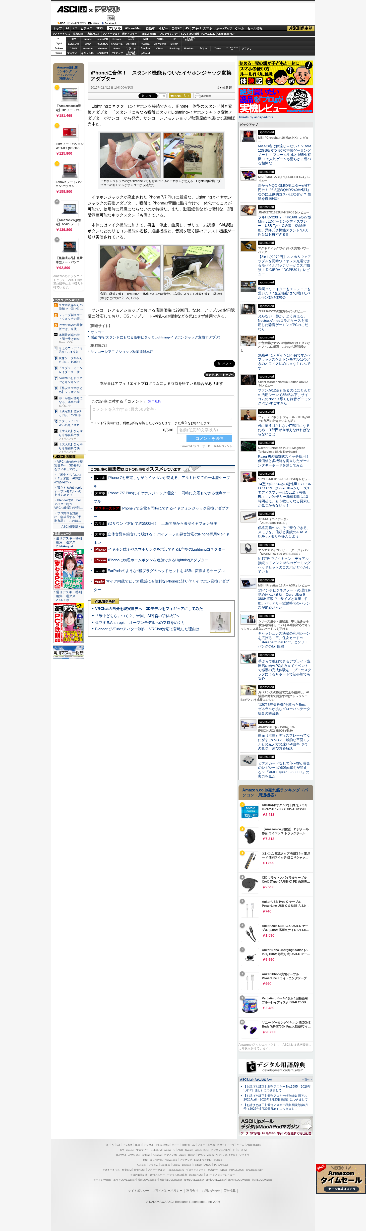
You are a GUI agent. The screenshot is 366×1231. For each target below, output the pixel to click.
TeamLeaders (148, 33)
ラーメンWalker (102, 1179)
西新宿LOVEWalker (171, 1179)
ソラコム (131, 48)
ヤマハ (203, 48)
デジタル (104, 9)
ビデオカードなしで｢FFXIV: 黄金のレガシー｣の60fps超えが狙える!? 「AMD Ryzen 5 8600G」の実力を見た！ (284, 769)
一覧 (162, 95)
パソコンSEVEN (131, 39)
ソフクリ (247, 48)
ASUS (160, 39)
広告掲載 (230, 1190)
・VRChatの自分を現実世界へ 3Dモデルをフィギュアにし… (68, 465)
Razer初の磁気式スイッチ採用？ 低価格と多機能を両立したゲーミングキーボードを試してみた (285, 460)
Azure (116, 48)
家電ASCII (93, 33)
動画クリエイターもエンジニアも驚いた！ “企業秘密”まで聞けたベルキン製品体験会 (284, 293)
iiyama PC (169, 1150)
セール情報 (254, 28)
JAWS (73, 48)
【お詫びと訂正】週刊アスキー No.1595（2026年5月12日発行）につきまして (277, 1088)
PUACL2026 (208, 33)
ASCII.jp (72, 9)
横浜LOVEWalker (147, 1179)
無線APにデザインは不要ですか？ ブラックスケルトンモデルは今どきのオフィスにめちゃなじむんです (286, 361)
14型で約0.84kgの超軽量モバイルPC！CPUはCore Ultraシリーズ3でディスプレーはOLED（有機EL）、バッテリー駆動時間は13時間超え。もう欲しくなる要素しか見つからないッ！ (284, 494)
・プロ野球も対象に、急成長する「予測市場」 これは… (67, 517)
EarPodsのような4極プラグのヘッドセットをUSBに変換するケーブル (166, 571)
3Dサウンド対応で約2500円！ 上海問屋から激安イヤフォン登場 (162, 523)
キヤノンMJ (88, 53)
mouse (88, 39)
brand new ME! (203, 1160)
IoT (75, 28)
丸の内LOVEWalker (239, 1179)
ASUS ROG (102, 43)
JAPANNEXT (102, 53)
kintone (102, 48)
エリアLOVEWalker (124, 1179)
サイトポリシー (138, 1190)
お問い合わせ (211, 1190)
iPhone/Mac (133, 28)
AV (187, 28)
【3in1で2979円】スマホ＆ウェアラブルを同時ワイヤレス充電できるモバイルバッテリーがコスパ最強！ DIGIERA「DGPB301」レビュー (284, 265)
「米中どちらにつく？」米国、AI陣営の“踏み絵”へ (137, 616)
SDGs (184, 33)
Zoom (217, 48)
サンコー (98, 332)
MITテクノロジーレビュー (220, 1174)
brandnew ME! (131, 53)
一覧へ (306, 1079)
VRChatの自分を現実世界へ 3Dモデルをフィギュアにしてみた (149, 608)
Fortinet (188, 48)
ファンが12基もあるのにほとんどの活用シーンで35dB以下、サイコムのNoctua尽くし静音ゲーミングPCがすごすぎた (284, 396)
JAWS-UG (134, 1155)
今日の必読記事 (139, 1174)
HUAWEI (145, 43)
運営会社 (192, 1190)
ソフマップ (117, 53)
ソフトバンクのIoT (232, 48)
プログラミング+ (169, 33)
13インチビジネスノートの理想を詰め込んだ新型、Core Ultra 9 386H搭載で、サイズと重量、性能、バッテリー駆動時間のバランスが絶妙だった (284, 598)
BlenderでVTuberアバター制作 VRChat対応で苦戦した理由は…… (151, 629)
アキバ (196, 28)
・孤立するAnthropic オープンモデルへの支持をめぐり (68, 491)
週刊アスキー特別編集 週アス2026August (69, 542)
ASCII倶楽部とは (72, 526)
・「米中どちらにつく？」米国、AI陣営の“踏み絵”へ (67, 478)
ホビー (163, 28)
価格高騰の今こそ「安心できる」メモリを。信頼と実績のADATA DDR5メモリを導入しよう (284, 532)
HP (174, 39)
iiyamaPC (102, 39)
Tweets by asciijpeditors (256, 117)
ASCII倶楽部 (301, 28)
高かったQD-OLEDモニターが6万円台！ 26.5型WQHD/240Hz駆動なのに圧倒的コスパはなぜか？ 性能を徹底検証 (284, 192)
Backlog (175, 48)
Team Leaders (175, 1169)
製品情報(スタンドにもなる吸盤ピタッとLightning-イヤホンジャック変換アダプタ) (155, 337)
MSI (145, 39)
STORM (242, 1150)
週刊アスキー (129, 33)
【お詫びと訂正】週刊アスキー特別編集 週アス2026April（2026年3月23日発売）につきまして (276, 1097)
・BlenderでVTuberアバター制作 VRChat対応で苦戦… (68, 504)
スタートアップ (223, 28)
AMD (88, 43)
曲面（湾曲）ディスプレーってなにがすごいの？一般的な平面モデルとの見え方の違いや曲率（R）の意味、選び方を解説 (284, 741)
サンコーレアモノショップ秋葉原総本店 (122, 352)
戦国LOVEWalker (262, 1179)
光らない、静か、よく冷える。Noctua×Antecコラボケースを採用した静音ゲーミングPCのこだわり (283, 322)
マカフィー (73, 53)
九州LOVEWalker (216, 1179)
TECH (100, 28)
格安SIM (78, 33)
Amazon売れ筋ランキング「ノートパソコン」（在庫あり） (67, 73)
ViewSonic (160, 43)
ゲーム (239, 28)
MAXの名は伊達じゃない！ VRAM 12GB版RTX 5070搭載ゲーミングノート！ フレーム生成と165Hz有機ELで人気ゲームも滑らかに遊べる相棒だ (284, 154)
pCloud (145, 53)
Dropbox (145, 48)
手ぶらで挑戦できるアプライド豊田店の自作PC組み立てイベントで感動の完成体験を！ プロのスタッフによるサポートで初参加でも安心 (284, 669)
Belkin (174, 43)
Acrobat (88, 48)
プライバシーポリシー (168, 1190)
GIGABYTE (116, 44)
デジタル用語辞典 (177, 1174)
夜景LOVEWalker (194, 1179)
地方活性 (194, 33)
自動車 (150, 28)
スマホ (207, 28)
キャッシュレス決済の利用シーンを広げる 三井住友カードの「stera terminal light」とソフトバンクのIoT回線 (284, 639)
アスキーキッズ (61, 33)
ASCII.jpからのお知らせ (256, 1079)
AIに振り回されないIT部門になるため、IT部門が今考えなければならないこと (284, 430)
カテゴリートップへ (219, 374)
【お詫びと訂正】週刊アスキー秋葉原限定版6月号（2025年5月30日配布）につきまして (276, 1106)
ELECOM (73, 43)
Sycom (117, 39)
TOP (107, 1145)
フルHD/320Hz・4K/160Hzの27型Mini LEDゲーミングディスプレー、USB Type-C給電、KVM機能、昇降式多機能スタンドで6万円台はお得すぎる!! (284, 225)
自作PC (177, 28)
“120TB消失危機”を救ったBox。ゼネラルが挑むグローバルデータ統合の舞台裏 (284, 709)
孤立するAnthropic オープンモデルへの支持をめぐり (140, 622)
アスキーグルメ (111, 33)
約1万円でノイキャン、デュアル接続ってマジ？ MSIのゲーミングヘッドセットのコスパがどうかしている (284, 565)
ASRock (131, 43)
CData (160, 48)
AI (67, 28)
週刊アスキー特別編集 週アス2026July (69, 596)
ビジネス (86, 28)
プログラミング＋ (196, 1169)
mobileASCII (196, 1174)
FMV (73, 39)
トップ (57, 28)
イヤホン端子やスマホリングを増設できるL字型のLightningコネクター (166, 549)
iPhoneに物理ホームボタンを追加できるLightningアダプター (158, 560)
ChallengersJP (226, 33)
